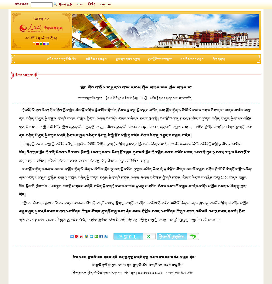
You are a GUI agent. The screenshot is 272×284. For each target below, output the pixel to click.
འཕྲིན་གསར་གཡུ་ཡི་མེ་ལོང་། (62, 59)
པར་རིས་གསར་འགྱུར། (192, 59)
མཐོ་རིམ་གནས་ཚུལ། (97, 59)
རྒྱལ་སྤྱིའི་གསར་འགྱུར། (160, 59)
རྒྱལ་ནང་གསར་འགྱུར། (128, 59)
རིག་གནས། (219, 59)
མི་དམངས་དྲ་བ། (24, 75)
